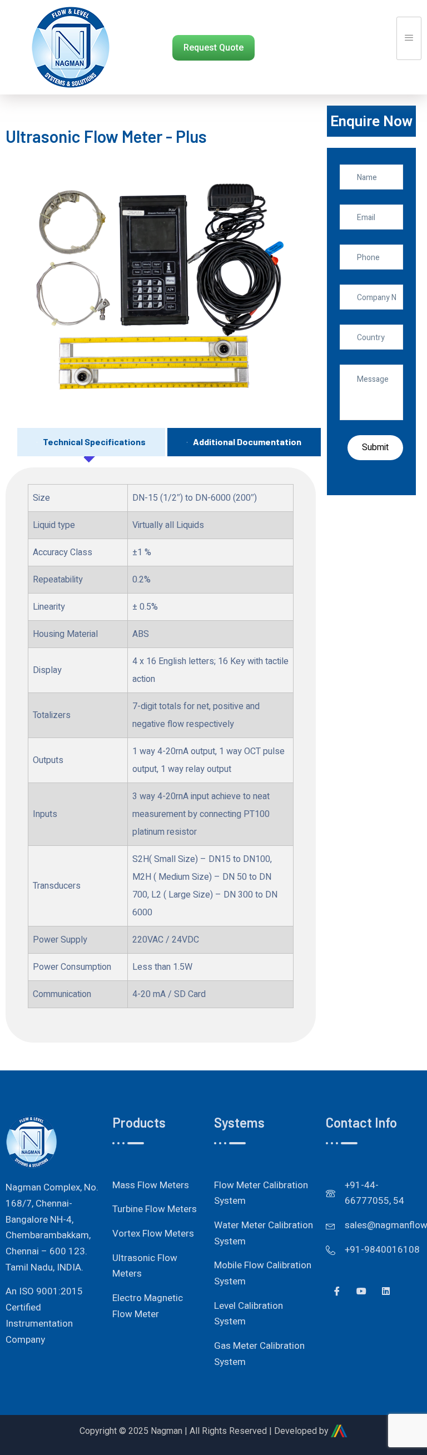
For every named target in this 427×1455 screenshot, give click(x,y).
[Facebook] (337, 1291)
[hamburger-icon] (408, 38)
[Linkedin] (386, 1291)
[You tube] (361, 1291)
